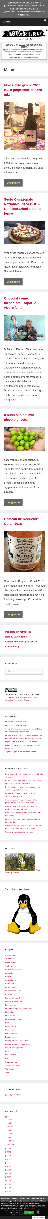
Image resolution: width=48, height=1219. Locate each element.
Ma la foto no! (10, 1016)
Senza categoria (11, 1062)
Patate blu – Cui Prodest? (29, 742)
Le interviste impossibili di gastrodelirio (19, 1009)
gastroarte (9, 973)
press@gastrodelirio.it (29, 57)
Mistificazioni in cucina (13, 1019)
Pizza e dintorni (11, 1055)
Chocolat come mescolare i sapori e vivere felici (20, 303)
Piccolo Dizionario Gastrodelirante (17, 1044)
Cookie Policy (12, 646)
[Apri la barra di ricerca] (45, 20)
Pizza (7, 1051)
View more (31, 1208)
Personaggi (9, 1030)
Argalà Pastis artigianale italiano (24, 752)
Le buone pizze (11, 1005)
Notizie (7, 1023)
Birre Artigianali (10, 962)
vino (24, 9)
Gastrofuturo (9, 984)
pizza (35, 9)
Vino (7, 1073)
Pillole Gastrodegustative (14, 1048)
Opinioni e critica (11, 1026)
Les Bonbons (10, 1012)
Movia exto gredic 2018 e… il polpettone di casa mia (23, 89)
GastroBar (9, 977)
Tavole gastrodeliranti (13, 1065)
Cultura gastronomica (13, 969)
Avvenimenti (9, 959)
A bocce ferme (10, 955)
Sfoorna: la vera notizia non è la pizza (19, 832)
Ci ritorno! (8, 966)
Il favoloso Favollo (20, 722)
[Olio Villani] (20, 870)
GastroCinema (10, 980)
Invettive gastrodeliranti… (14, 1001)
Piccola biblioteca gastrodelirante (17, 1041)
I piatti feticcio (10, 994)
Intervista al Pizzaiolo (13, 998)
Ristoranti (8, 1058)
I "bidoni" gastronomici (13, 991)
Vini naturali (9, 1069)
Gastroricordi (10, 987)
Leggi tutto (13, 182)
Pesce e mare (10, 1037)
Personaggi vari (11, 1033)
